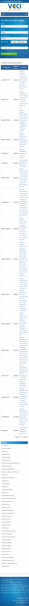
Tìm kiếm (9, 53)
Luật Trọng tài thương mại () (8, 469)
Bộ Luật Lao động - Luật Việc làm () (10, 472)
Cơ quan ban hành (5, 35)
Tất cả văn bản (5, 445)
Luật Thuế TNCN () (6, 525)
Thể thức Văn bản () (6, 548)
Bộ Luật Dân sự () (6, 454)
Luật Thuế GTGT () (6, 519)
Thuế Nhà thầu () (5, 528)
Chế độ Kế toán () (6, 504)
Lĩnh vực (3, 23)
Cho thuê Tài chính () (6, 545)
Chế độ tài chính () (6, 507)
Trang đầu (17, 437)
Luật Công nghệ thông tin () (8, 495)
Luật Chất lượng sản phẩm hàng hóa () (11, 463)
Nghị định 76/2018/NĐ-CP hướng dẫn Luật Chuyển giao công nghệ (23, 153)
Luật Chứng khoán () (6, 539)
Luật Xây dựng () (6, 483)
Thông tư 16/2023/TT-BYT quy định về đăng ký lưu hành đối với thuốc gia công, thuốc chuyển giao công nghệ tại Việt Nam (23, 99)
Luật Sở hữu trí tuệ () (7, 466)
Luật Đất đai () (5, 486)
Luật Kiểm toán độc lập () (7, 510)
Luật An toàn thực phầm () (8, 557)
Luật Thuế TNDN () (6, 522)
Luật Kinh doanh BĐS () (7, 489)
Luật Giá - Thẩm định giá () (8, 513)
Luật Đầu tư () (5, 451)
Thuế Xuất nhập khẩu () (7, 534)
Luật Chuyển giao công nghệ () (9, 498)
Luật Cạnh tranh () (6, 460)
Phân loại (3, 29)
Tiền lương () (5, 475)
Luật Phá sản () (5, 566)
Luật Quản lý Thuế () (6, 516)
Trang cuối (25, 437)
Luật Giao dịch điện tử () (7, 501)
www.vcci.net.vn (20, 590)
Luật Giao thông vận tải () (7, 560)
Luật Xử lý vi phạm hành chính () (9, 563)
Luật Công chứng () (6, 551)
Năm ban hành (4, 42)
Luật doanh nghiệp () (6, 448)
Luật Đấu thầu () (5, 480)
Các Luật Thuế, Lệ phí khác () (9, 536)
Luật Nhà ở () (5, 492)
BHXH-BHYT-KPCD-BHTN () (8, 477)
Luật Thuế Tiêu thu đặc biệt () (8, 531)
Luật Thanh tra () (5, 554)
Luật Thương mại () (6, 457)
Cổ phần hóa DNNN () (7, 542)
